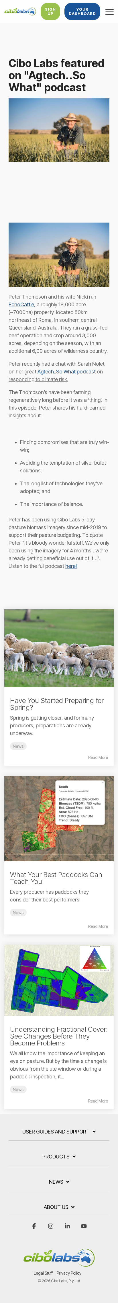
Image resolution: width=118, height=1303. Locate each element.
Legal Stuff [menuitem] (43, 1273)
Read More (98, 757)
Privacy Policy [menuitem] (69, 1273)
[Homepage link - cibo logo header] (59, 1264)
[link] (60, 255)
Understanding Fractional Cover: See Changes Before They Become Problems (59, 1036)
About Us (56, 1207)
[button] (109, 11)
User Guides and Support (56, 1132)
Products (56, 1157)
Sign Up (50, 11)
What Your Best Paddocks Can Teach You (56, 878)
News (18, 746)
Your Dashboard (82, 11)
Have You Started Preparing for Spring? (57, 704)
